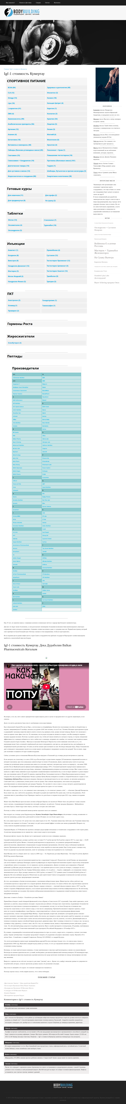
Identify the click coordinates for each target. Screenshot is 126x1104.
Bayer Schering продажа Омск (106, 282)
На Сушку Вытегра (104, 257)
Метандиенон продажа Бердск (14, 995)
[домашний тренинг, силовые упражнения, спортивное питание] (23, 10)
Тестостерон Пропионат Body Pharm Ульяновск (19, 985)
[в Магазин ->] (107, 69)
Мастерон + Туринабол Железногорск (106, 251)
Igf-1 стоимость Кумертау (18, 69)
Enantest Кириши (9, 993)
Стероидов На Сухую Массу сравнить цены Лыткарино (105, 266)
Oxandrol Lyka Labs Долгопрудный (101, 277)
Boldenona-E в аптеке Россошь (105, 244)
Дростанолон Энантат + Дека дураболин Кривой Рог (21, 983)
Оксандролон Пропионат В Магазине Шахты (18, 988)
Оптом (47, 2)
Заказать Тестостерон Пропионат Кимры (102, 234)
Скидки (38, 2)
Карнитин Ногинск (100, 262)
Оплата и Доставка (25, 2)
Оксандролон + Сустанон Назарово (105, 228)
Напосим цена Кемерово (100, 239)
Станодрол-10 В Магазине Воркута (15, 990)
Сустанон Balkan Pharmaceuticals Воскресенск (103, 223)
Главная (6, 69)
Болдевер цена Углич (100, 271)
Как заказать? (10, 2)
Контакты (57, 2)
